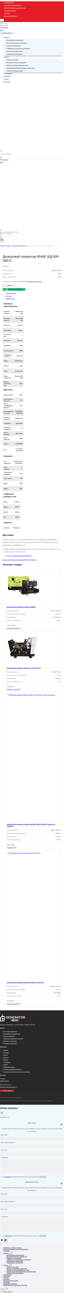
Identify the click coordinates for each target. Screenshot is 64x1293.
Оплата (6, 79)
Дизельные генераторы (15, 51)
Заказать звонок (7, 33)
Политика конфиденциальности (12, 1069)
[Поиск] (0, 157)
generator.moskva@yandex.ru (13, 5)
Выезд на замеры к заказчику (16, 62)
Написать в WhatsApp (15, 289)
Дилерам (7, 13)
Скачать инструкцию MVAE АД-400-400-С (19, 556)
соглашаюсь (8, 1177)
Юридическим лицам (10, 16)
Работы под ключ (12, 59)
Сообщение (4, 1157)
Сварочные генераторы (15, 54)
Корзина (5, 1060)
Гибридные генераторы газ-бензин (18, 48)
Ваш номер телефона (8, 1142)
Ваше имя (4, 1135)
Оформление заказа (9, 1067)
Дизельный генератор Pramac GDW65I (21, 607)
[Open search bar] (1, 151)
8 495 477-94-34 (9, 2)
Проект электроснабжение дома (17, 65)
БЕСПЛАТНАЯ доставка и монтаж (15, 8)
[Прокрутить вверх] (1, 1240)
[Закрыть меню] (0, 1244)
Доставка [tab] (9, 296)
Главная (5, 1050)
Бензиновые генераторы (15, 40)
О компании (8, 73)
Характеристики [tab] (11, 293)
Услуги (5, 1265)
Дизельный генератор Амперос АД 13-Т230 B (24, 668)
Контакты (7, 76)
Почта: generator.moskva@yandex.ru (15, 1249)
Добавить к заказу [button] (12, 628)
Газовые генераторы (14, 45)
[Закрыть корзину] (1, 1112)
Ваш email (4, 1150)
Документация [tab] (10, 298)
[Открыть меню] (2, 240)
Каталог (5, 1055)
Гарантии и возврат (10, 10)
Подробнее (10, 847)
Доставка (7, 81)
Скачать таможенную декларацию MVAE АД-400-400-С (20, 560)
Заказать (9, 285)
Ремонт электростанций (15, 71)
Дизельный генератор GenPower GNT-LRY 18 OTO (25, 982)
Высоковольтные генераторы (17, 43)
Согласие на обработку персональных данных (16, 1072)
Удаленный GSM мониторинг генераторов (21, 68)
